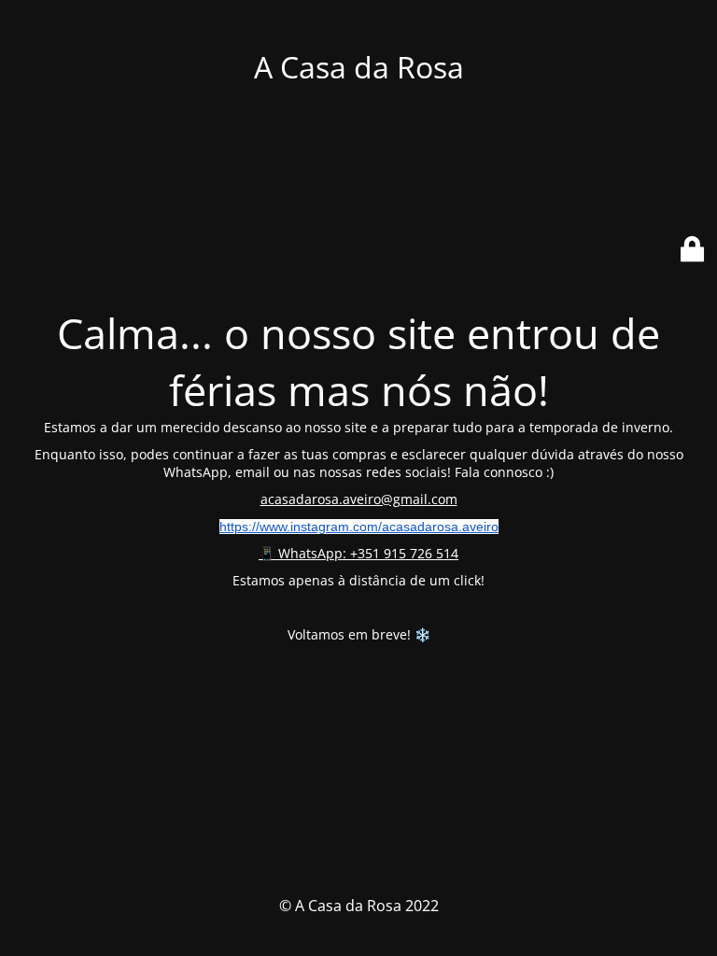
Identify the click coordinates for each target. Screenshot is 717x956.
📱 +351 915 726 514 (358, 553)
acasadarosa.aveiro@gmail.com (358, 499)
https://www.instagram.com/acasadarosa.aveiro (359, 526)
